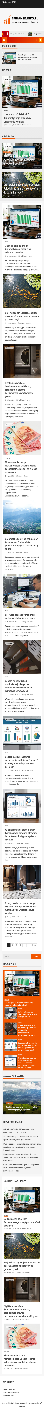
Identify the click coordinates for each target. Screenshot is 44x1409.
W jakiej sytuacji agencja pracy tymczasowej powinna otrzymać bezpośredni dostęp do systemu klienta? (27, 1063)
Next (34, 945)
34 (28, 945)
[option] (22, 59)
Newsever (33, 1403)
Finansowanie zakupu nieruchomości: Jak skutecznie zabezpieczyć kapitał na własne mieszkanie (20, 1157)
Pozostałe (18, 1100)
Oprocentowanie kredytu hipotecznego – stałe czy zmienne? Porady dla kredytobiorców (22, 1107)
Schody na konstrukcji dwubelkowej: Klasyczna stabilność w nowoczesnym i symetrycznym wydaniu (27, 1030)
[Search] (36, 40)
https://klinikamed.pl (11, 1392)
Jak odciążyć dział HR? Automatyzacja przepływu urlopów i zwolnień (27, 57)
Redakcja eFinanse (24, 123)
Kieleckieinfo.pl (9, 1389)
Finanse (7, 458)
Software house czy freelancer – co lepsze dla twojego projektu (27, 1014)
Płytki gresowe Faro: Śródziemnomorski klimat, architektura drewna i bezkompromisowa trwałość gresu (19, 389)
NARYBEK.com (8, 1395)
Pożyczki (28, 1100)
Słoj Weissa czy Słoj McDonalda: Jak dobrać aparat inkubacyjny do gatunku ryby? (21, 116)
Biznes (7, 152)
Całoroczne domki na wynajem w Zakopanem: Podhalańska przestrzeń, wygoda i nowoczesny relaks (21, 1168)
